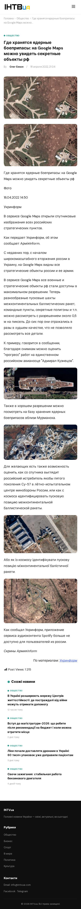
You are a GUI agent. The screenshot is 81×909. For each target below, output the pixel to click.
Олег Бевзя (16, 66)
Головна (9, 18)
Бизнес (8, 841)
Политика (9, 859)
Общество (23, 18)
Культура (9, 866)
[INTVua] (17, 7)
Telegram (22, 891)
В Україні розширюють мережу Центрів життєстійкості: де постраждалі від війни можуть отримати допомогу (37, 700)
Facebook (9, 891)
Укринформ (68, 660)
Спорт (7, 847)
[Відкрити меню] (73, 7)
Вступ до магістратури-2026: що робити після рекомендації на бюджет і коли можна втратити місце (39, 728)
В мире (8, 853)
